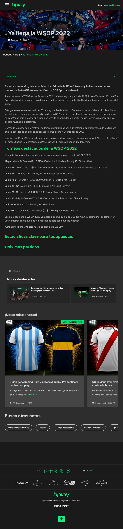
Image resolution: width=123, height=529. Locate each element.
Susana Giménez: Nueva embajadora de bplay (102, 289)
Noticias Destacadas (93, 427)
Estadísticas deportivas (18, 427)
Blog (17, 54)
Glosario (42, 427)
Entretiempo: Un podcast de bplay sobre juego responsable (47, 289)
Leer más (32, 394)
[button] (115, 76)
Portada (7, 54)
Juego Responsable (65, 427)
